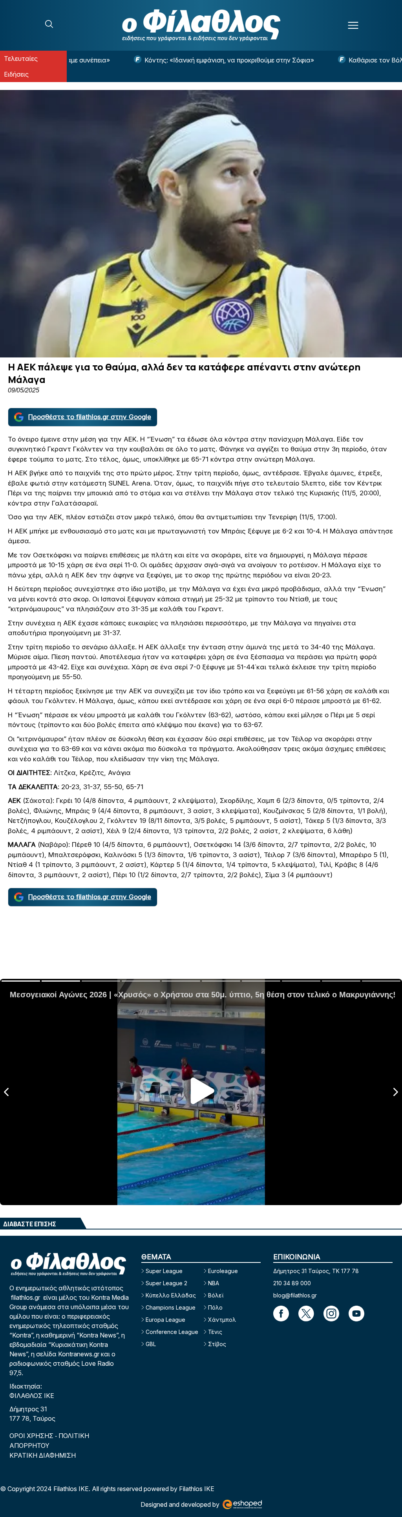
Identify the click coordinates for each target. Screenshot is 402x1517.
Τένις (215, 1331)
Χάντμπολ (222, 1319)
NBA (213, 1283)
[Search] (49, 24)
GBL (151, 1344)
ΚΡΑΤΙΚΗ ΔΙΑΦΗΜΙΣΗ (42, 1455)
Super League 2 (166, 1283)
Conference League (172, 1331)
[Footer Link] (281, 1313)
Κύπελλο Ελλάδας (171, 1295)
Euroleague (223, 1271)
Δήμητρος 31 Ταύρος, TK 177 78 (316, 1271)
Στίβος (217, 1344)
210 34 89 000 (292, 1283)
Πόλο (215, 1307)
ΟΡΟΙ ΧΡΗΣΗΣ (32, 1436)
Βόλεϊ (215, 1295)
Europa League (165, 1319)
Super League (164, 1271)
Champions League (171, 1307)
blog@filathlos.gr (295, 1295)
